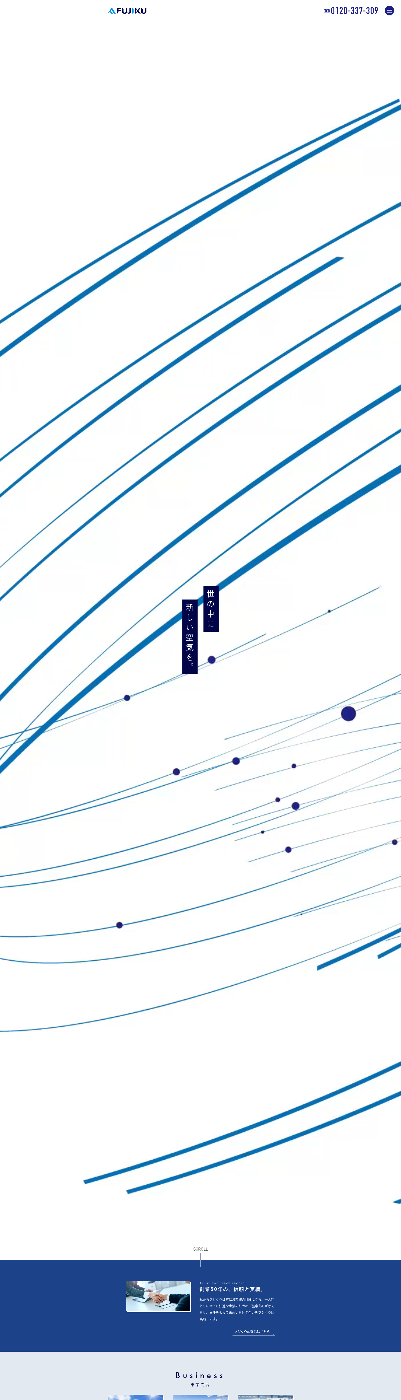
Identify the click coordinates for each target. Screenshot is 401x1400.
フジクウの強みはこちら (252, 1331)
